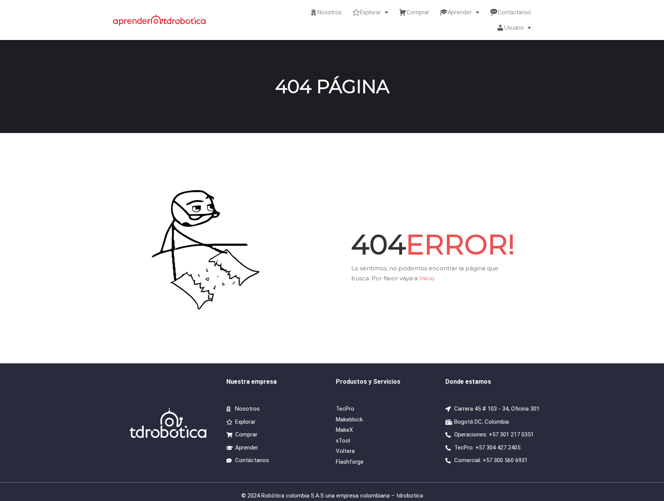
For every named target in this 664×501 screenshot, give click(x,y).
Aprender (460, 12)
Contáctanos (514, 12)
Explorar (370, 12)
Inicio (427, 278)
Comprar (418, 12)
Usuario (514, 27)
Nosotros (329, 12)
